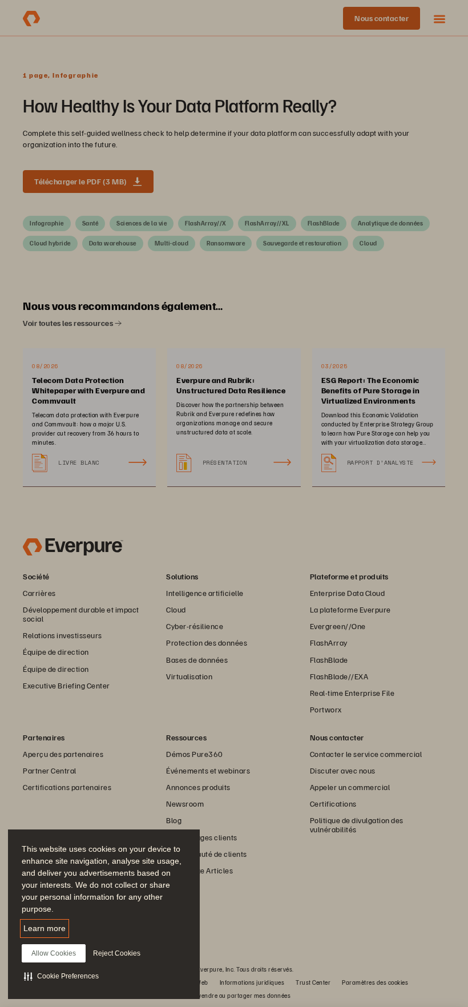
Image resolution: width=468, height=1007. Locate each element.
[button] (61, 976)
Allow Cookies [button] (53, 953)
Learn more (44, 928)
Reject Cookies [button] (116, 953)
